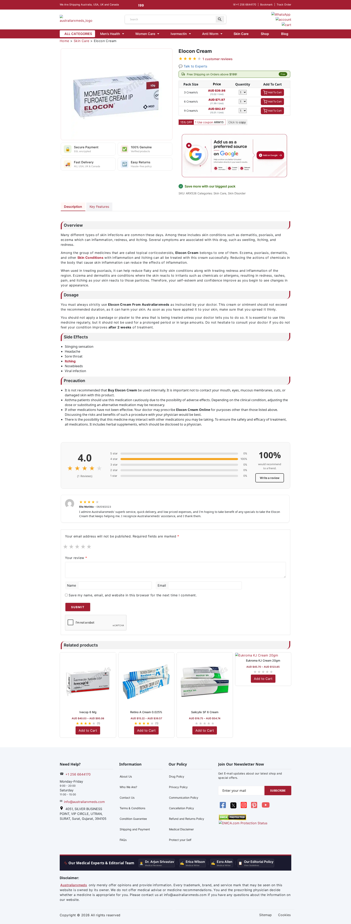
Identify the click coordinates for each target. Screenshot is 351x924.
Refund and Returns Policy (186, 818)
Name (71, 585)
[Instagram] (244, 807)
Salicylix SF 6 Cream (204, 712)
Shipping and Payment (135, 829)
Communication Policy (183, 797)
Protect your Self (180, 840)
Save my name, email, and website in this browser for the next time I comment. (133, 595)
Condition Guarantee (133, 818)
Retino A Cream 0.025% (146, 712)
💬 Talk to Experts (193, 66)
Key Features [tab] (99, 207)
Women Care (145, 34)
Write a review (270, 478)
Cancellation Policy (181, 808)
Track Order (284, 4)
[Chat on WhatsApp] (280, 14)
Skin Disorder (237, 193)
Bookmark (266, 4)
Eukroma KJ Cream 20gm (263, 660)
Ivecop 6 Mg (87, 712)
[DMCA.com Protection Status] (232, 817)
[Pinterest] (254, 807)
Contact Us (127, 797)
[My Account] (283, 19)
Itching (70, 361)
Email (162, 585)
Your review (76, 558)
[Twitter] (234, 807)
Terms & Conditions (132, 808)
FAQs (123, 840)
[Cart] (286, 24)
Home (64, 41)
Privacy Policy (178, 787)
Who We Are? (128, 787)
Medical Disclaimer (181, 829)
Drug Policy (176, 776)
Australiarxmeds (73, 885)
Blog (284, 34)
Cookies (284, 915)
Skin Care (241, 34)
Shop (265, 34)
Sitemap (265, 915)
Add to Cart (88, 730)
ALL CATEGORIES (78, 34)
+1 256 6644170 (244, 4)
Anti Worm (210, 34)
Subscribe (278, 790)
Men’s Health (110, 34)
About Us (126, 776)
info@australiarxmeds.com (84, 802)
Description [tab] (73, 207)
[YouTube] (265, 807)
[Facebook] (223, 807)
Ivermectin (179, 34)
